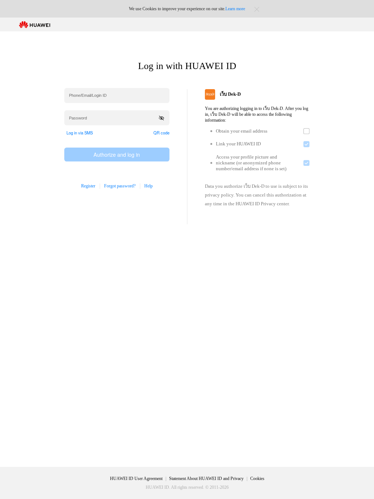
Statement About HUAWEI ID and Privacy (206, 478)
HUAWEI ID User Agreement (136, 478)
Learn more (235, 8)
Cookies (257, 478)
